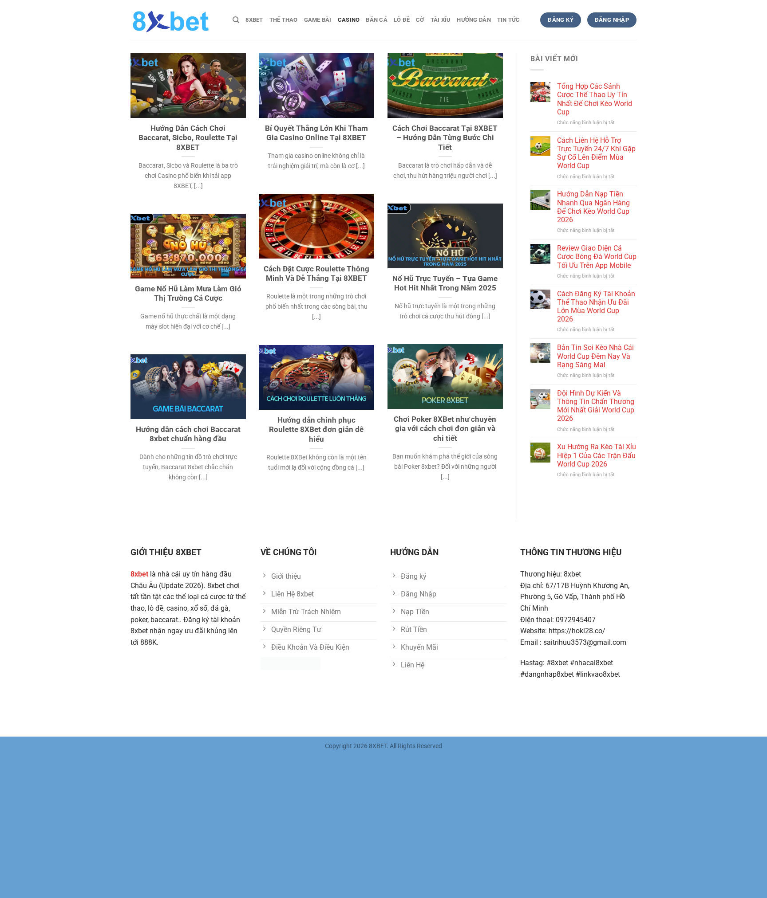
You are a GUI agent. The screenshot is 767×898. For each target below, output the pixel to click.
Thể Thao (283, 19)
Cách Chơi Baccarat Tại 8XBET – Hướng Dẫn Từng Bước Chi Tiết (445, 138)
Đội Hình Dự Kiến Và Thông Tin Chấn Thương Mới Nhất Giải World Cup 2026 (595, 406)
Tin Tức (508, 19)
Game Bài (318, 19)
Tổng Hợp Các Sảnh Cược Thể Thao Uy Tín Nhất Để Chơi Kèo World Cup (594, 99)
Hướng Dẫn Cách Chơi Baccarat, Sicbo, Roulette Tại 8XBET (187, 138)
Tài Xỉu (441, 19)
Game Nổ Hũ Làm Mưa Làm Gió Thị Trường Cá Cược (188, 294)
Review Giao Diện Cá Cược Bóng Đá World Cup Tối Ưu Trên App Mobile (597, 256)
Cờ (420, 19)
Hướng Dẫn (473, 19)
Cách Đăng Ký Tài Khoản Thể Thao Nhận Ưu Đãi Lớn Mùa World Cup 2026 (596, 307)
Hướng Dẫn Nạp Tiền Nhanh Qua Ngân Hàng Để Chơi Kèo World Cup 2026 (593, 207)
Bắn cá (376, 19)
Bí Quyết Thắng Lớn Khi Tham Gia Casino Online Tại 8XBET (316, 133)
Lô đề (402, 19)
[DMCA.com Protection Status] (290, 663)
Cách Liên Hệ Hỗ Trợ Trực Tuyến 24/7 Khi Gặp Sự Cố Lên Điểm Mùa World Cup (596, 153)
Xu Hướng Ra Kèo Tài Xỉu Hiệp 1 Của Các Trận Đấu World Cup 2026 (596, 455)
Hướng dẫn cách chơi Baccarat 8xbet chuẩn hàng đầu (188, 434)
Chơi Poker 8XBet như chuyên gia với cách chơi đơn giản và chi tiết (445, 429)
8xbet (254, 19)
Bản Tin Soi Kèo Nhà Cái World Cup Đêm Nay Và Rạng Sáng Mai (595, 356)
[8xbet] (174, 20)
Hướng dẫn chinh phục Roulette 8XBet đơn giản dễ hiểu (316, 429)
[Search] (236, 20)
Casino (349, 19)
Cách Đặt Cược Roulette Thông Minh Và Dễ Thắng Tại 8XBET (316, 274)
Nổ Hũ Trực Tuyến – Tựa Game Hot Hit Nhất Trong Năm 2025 (445, 283)
